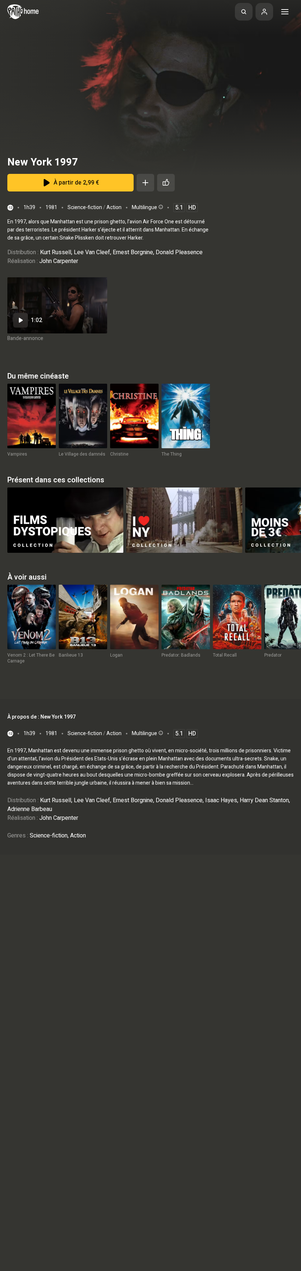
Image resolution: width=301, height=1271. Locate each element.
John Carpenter (58, 261)
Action (114, 207)
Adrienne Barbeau (29, 809)
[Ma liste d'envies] (145, 182)
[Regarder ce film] (57, 305)
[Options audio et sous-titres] (160, 207)
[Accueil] (23, 11)
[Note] (166, 182)
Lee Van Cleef (92, 252)
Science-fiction (85, 207)
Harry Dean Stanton (264, 800)
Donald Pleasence (179, 252)
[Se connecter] (264, 12)
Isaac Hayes (221, 800)
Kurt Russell (55, 252)
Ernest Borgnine (133, 252)
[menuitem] (244, 12)
